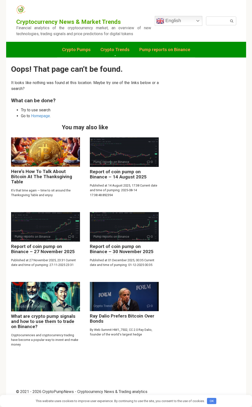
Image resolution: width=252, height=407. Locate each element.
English (172, 20)
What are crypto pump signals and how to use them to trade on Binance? (43, 321)
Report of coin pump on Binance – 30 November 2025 (122, 249)
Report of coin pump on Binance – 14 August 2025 (118, 174)
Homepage (40, 116)
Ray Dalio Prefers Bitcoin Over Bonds (122, 318)
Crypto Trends (114, 49)
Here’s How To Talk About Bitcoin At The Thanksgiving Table (41, 177)
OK (212, 401)
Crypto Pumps (76, 49)
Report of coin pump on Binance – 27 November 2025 (43, 249)
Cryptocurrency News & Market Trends (68, 21)
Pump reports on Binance (164, 49)
